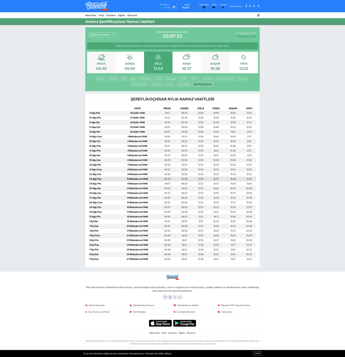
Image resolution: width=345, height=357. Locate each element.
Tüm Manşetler (139, 312)
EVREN (183, 79)
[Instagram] (175, 297)
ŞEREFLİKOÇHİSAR (202, 84)
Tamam (257, 353)
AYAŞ (124, 79)
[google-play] (185, 322)
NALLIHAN (156, 84)
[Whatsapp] (180, 297)
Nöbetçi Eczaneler (97, 305)
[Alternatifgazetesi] (96, 6)
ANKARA (113, 79)
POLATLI (170, 84)
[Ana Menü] (258, 15)
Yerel (101, 15)
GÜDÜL (194, 79)
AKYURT (101, 79)
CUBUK (158, 79)
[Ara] (258, 6)
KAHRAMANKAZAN (226, 79)
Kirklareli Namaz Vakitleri (188, 305)
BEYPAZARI (145, 79)
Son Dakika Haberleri (186, 312)
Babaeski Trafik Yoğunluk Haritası (235, 305)
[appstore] (160, 322)
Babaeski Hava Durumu (143, 305)
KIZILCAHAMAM (139, 84)
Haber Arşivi (226, 312)
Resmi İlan (90, 15)
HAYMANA (208, 79)
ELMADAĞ (171, 79)
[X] (170, 297)
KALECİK (243, 79)
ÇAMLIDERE (183, 84)
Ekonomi (132, 15)
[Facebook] (165, 297)
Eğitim (121, 15)
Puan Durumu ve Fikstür (98, 312)
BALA (133, 79)
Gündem (111, 15)
